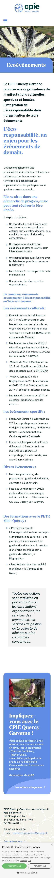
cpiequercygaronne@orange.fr (30, 833)
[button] (5, 20)
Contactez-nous (13, 841)
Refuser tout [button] (40, 866)
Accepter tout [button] (14, 866)
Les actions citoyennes (28, 787)
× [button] (51, 845)
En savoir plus (25, 861)
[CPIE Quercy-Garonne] (27, 7)
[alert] (27, 860)
